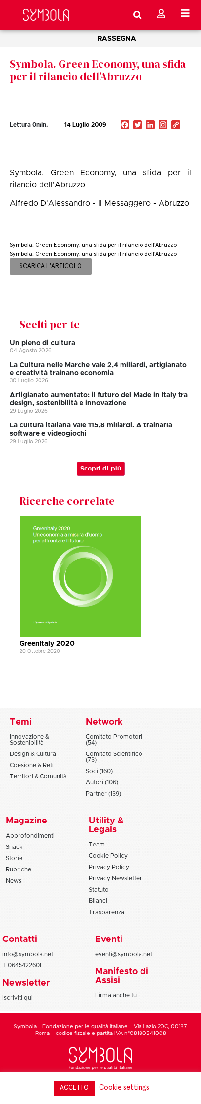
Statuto (99, 890)
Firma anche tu (116, 995)
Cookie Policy (108, 856)
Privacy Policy (109, 867)
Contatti (19, 939)
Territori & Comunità (38, 776)
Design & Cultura (33, 754)
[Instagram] (163, 125)
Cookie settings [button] (124, 1087)
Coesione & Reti (32, 765)
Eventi (108, 939)
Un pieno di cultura (42, 343)
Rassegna (117, 38)
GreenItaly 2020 (47, 643)
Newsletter (26, 983)
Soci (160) (99, 771)
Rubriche (18, 869)
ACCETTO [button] (74, 1088)
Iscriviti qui (17, 998)
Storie (14, 858)
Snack (14, 847)
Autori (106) (102, 782)
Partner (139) (103, 794)
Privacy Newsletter (115, 878)
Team (97, 844)
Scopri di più (100, 469)
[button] (146, 146)
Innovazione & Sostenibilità (29, 740)
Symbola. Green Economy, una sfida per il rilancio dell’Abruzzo (98, 70)
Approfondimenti (30, 836)
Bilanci (98, 901)
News (13, 881)
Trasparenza (106, 912)
